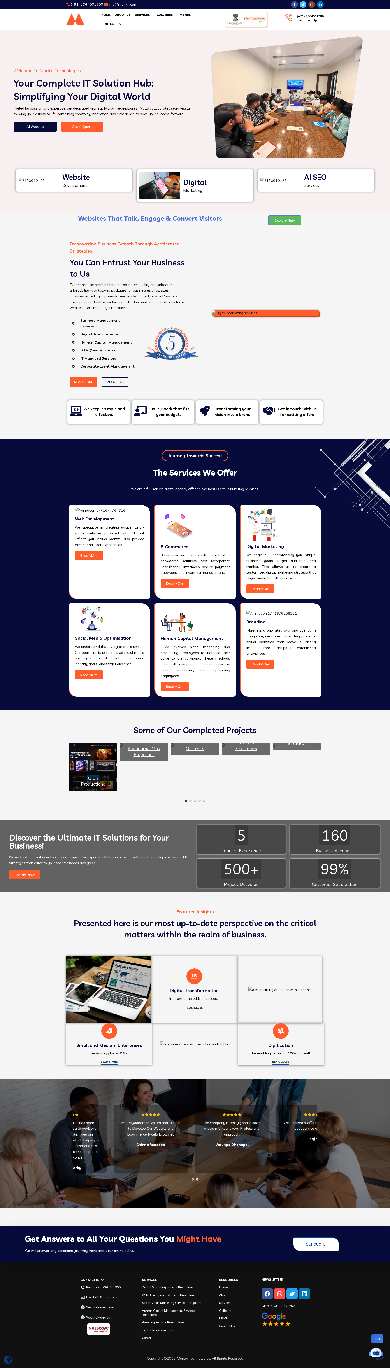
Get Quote (315, 1244)
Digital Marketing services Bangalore (167, 1287)
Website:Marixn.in (98, 1317)
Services (149, 1280)
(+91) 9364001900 (86, 4)
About (223, 1295)
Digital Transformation (157, 1330)
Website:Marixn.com (100, 1307)
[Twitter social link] (303, 4)
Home (223, 1287)
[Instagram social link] (311, 4)
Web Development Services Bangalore (168, 1295)
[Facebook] (267, 1293)
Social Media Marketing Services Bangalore (171, 1303)
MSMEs (224, 1318)
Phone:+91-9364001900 (103, 1287)
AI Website (35, 126)
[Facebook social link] (294, 4)
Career (146, 1338)
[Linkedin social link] (320, 4)
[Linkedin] (304, 1293)
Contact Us (227, 1326)
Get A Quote (82, 126)
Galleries (225, 1311)
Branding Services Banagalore (163, 1322)
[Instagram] (279, 1293)
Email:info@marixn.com (102, 1297)
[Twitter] (292, 1293)
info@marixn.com (122, 4)
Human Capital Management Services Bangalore (168, 1313)
